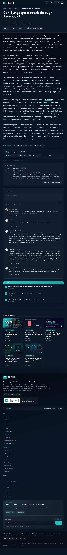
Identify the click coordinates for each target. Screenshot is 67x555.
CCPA (54, 543)
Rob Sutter (13, 22)
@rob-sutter (16, 170)
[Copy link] (43, 155)
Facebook (16, 145)
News (30, 145)
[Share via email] (46, 155)
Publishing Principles (49, 408)
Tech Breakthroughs (9, 330)
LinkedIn (10, 155)
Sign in (57, 2)
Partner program (20, 512)
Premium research (10, 512)
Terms (29, 543)
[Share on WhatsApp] (39, 155)
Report (17, 215)
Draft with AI (22, 151)
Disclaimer (40, 543)
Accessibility (60, 543)
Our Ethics (59, 408)
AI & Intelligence (9, 355)
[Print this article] (50, 155)
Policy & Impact (29, 330)
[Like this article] (5, 28)
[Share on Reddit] (36, 155)
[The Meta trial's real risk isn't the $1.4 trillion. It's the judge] (33, 323)
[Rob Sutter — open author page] (5, 22)
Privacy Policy (23, 543)
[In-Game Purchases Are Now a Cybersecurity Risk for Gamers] (33, 348)
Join (60, 523)
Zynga (30, 55)
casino (9, 145)
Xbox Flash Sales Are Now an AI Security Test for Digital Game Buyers (12, 360)
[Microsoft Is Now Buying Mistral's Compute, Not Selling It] (54, 323)
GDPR (21, 545)
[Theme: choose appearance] (47, 2)
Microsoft (48, 100)
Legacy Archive (12, 8)
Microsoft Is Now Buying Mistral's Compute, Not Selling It (52, 334)
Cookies (34, 543)
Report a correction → (19, 160)
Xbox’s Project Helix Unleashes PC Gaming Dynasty (11, 334)
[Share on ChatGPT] (29, 155)
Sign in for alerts (56, 182)
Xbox (36, 145)
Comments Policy (48, 543)
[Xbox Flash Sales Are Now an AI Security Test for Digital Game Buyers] (13, 348)
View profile (46, 182)
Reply (12, 215)
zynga (42, 145)
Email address (8, 519)
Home (4, 8)
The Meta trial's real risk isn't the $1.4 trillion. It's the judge (33, 334)
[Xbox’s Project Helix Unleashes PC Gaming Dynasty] (13, 323)
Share (12, 28)
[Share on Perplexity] (33, 155)
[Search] (51, 2)
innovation (27, 80)
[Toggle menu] (62, 2)
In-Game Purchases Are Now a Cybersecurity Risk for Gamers (33, 360)
